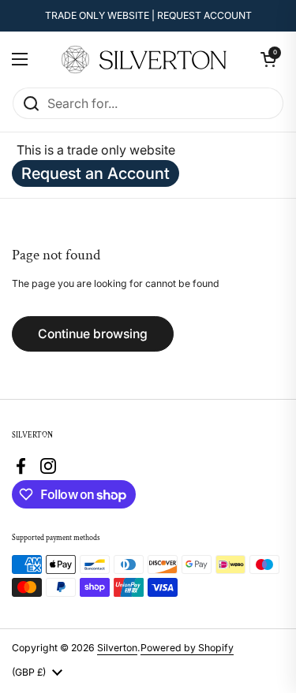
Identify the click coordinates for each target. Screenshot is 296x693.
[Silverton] (144, 59)
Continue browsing (93, 333)
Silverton (117, 648)
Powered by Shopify (187, 648)
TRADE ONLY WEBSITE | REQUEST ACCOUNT (148, 15)
